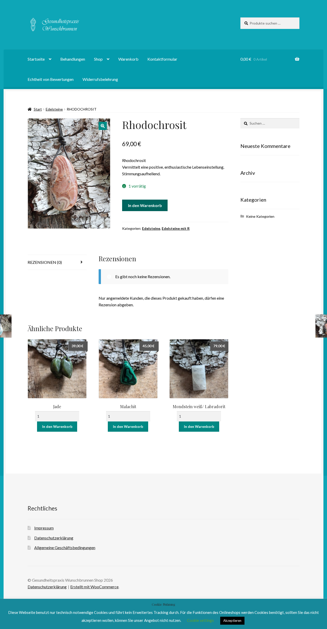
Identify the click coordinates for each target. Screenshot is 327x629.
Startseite (36, 59)
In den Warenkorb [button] (57, 426)
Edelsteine (54, 109)
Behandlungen (72, 59)
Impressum (44, 527)
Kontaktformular (162, 59)
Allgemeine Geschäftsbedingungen (64, 547)
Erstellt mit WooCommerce (94, 586)
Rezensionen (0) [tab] (45, 262)
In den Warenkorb (145, 205)
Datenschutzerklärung (53, 537)
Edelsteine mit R (176, 228)
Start (38, 109)
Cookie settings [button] (200, 620)
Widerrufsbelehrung (100, 79)
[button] (103, 126)
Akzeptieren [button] (232, 621)
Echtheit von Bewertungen (51, 79)
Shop (98, 59)
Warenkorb (128, 59)
